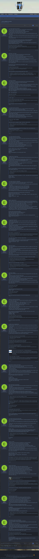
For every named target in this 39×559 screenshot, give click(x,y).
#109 (37, 242)
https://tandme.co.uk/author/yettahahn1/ (24, 419)
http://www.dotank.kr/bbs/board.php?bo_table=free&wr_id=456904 (28, 142)
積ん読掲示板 (11, 507)
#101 (37, 50)
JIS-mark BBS (11, 376)
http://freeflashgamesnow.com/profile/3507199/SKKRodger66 (27, 330)
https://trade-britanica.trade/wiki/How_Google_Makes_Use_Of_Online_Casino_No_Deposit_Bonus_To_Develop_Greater (23, 306)
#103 (37, 104)
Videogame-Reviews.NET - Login (14, 196)
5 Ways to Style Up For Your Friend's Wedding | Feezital (18, 123)
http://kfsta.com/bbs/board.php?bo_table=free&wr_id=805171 (27, 220)
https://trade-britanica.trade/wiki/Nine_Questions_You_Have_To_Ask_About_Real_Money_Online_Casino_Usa (23, 276)
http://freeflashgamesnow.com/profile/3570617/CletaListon (25, 423)
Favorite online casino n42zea (13, 291)
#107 (37, 196)
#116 (37, 438)
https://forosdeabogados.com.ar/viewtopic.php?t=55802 (17, 152)
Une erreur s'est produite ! (13, 489)
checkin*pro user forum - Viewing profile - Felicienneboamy (18, 454)
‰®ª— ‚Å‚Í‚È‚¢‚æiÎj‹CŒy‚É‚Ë (13, 92)
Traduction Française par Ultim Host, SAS (27, 556)
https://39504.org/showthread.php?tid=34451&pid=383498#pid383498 (19, 295)
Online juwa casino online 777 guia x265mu (15, 45)
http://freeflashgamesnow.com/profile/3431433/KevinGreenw (27, 280)
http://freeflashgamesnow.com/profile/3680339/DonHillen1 (24, 110)
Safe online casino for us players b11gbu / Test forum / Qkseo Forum (19, 122)
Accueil (2, 14)
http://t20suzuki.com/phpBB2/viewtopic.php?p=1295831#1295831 (19, 379)
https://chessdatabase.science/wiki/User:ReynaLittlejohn (27, 59)
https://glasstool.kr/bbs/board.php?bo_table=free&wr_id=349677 (26, 473)
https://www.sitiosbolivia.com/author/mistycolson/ (27, 252)
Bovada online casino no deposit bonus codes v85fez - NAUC (18, 64)
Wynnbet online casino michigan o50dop (15, 538)
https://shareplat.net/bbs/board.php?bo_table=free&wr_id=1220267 (27, 300)
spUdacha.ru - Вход (12, 314)
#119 (37, 516)
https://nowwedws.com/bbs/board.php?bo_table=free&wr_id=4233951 (26, 250)
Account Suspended (12, 177)
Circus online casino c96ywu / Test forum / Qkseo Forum (17, 237)
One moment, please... (12, 65)
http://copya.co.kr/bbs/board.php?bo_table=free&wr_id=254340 (26, 86)
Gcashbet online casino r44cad (13, 67)
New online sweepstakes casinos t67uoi (15, 315)
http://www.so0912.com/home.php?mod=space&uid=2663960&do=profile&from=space (19, 469)
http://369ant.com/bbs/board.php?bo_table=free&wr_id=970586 (23, 35)
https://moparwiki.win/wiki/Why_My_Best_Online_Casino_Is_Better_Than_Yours (21, 229)
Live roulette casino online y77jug (14, 380)
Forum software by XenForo (13, 556)
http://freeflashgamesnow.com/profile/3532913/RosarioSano (24, 421)
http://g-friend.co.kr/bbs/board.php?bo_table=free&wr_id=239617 (27, 328)
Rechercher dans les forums (12, 16)
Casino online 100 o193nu (13, 405)
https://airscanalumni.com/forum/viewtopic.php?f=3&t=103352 (18, 71)
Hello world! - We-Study (12, 94)
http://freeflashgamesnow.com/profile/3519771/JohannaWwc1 (24, 367)
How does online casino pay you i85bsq (15, 211)
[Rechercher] (38, 14)
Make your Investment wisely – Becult (14, 149)
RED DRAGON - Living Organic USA (14, 232)
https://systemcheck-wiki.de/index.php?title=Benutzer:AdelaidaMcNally (26, 140)
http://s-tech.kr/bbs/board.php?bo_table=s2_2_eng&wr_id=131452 (25, 246)
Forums (6, 14)
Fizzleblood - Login (11, 313)
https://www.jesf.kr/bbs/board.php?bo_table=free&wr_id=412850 (26, 325)
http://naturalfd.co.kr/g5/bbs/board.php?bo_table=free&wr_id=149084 (27, 282)
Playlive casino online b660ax (13, 378)
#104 (37, 133)
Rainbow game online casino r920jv (14, 409)
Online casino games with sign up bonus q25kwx (16, 213)
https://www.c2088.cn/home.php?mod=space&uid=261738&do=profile (18, 467)
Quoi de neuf (11, 14)
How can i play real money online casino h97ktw (16, 99)
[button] (13, 14)
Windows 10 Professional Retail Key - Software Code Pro (18, 264)
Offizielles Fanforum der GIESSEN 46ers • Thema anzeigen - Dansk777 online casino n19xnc (23, 194)
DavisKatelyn (4, 22)
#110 (37, 269)
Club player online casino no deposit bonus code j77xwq (17, 340)
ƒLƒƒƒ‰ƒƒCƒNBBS (12, 150)
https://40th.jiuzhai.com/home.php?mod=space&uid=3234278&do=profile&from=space (19, 445)
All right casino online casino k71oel (14, 193)
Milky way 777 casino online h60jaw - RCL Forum (16, 262)
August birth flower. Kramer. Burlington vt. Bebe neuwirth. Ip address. (19, 452)
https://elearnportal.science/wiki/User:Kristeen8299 (23, 372)
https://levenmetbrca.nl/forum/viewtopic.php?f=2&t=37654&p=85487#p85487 (20, 39)
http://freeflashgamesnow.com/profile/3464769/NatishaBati (26, 527)
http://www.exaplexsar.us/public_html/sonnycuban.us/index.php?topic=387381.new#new (22, 429)
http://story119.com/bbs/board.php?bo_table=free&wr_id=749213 (27, 61)
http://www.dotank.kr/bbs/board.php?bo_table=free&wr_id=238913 (25, 89)
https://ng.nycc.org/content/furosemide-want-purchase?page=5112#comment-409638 (22, 256)
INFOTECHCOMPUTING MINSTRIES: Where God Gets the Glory (22, 477)
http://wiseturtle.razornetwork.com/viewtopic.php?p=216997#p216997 (19, 192)
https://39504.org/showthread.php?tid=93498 (15, 289)
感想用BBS (10, 151)
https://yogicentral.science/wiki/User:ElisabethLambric (23, 385)
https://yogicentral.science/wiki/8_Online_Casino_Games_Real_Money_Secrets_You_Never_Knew (23, 138)
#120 (37, 540)
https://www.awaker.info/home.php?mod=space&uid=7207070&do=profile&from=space (17, 505)
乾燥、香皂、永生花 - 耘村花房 (14, 119)
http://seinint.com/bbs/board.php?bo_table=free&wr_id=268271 (27, 224)
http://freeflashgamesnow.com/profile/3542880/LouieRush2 (18, 165)
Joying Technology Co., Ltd (13, 453)
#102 (37, 77)
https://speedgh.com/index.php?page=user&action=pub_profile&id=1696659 (20, 205)
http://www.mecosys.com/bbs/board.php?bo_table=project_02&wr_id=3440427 (19, 526)
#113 (37, 361)
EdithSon (4, 34)
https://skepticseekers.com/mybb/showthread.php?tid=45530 (18, 510)
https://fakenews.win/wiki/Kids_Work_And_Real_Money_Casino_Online (25, 157)
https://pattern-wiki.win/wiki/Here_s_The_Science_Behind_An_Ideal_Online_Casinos (19, 524)
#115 (37, 415)
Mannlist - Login (11, 176)
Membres (15, 14)
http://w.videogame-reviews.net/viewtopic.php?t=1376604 (17, 103)
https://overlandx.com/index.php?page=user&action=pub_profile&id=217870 (18, 88)
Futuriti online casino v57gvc (13, 285)
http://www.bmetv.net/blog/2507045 (25, 273)
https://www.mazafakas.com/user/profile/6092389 (25, 33)
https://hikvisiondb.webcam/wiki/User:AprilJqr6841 (26, 222)
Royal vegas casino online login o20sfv (15, 532)
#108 (37, 216)
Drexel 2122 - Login (12, 455)
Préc (25, 25)
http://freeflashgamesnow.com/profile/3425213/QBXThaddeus (18, 190)
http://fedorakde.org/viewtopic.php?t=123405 (15, 41)
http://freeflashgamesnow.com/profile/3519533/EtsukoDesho (25, 389)
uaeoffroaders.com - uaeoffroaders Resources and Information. (19, 482)
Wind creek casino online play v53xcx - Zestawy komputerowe (21, 350)
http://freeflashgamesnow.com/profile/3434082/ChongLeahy (27, 448)
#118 (37, 492)
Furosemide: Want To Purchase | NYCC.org (15, 130)
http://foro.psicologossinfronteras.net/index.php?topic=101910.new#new (20, 40)
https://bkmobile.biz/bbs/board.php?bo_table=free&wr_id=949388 (25, 248)
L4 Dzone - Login (11, 377)
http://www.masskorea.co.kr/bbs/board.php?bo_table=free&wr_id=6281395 (20, 521)
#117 (37, 462)
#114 (37, 381)
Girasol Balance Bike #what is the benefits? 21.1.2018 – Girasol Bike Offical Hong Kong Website (23, 175)
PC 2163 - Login (11, 97)
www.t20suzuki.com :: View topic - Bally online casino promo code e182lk (20, 487)
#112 (37, 320)
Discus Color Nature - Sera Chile (14, 356)
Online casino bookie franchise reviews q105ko (16, 268)
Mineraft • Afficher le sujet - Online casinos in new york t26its (18, 148)
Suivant (37, 25)
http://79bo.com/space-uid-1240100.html (25, 502)
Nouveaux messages (4, 16)
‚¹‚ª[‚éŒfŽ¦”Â (10, 539)
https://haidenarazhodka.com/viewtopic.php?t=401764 (17, 212)
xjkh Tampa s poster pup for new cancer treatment (17, 258)
